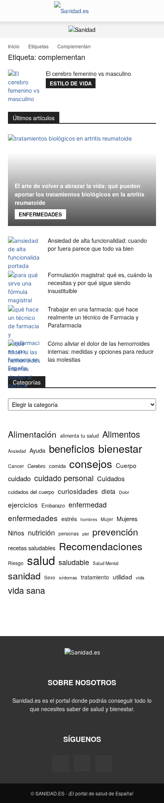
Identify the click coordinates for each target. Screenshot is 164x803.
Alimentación (32, 434)
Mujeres (127, 518)
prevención (115, 531)
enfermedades (33, 518)
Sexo (49, 577)
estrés (69, 518)
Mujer (107, 519)
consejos (90, 463)
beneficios (72, 448)
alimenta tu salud (79, 435)
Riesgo (15, 562)
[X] (103, 763)
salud (41, 560)
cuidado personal (64, 478)
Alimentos (121, 434)
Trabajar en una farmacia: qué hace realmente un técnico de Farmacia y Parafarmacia (93, 317)
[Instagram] (82, 763)
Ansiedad (17, 451)
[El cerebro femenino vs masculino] (24, 86)
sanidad (24, 575)
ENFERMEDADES (40, 214)
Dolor (124, 492)
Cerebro (36, 466)
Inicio (14, 46)
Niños (16, 533)
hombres (88, 519)
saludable (74, 562)
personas (69, 533)
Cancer (16, 465)
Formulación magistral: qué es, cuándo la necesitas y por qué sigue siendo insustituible (100, 283)
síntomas (68, 577)
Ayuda (37, 450)
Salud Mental (106, 563)
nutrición (41, 532)
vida (140, 577)
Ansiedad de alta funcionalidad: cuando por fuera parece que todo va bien (97, 244)
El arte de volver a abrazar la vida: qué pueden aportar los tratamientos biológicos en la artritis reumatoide (79, 194)
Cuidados (111, 478)
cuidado (19, 478)
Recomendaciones (101, 546)
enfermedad (87, 504)
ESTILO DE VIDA (71, 83)
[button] (13, 11)
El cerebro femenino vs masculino (88, 73)
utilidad (122, 577)
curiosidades (78, 491)
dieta (108, 491)
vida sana (26, 590)
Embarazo (53, 505)
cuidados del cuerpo (31, 492)
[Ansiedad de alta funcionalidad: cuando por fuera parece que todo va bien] (24, 253)
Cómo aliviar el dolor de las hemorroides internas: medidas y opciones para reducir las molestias (101, 351)
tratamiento (95, 577)
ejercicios (23, 504)
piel (85, 534)
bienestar (120, 448)
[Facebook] (60, 763)
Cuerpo (126, 465)
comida (57, 466)
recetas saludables (31, 547)
